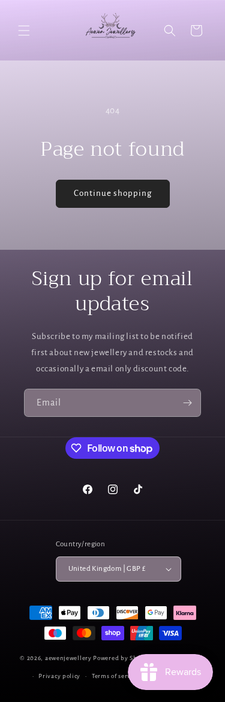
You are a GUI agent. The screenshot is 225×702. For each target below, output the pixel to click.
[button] (24, 30)
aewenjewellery (68, 657)
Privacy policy (59, 676)
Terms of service (115, 676)
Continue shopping (113, 193)
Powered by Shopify (122, 657)
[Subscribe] (187, 403)
